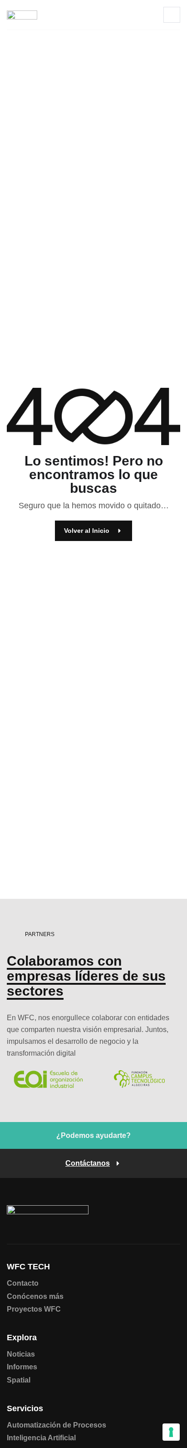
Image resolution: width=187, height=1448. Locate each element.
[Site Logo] (22, 14)
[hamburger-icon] (171, 15)
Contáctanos (87, 1163)
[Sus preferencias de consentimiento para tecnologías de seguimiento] (171, 1432)
